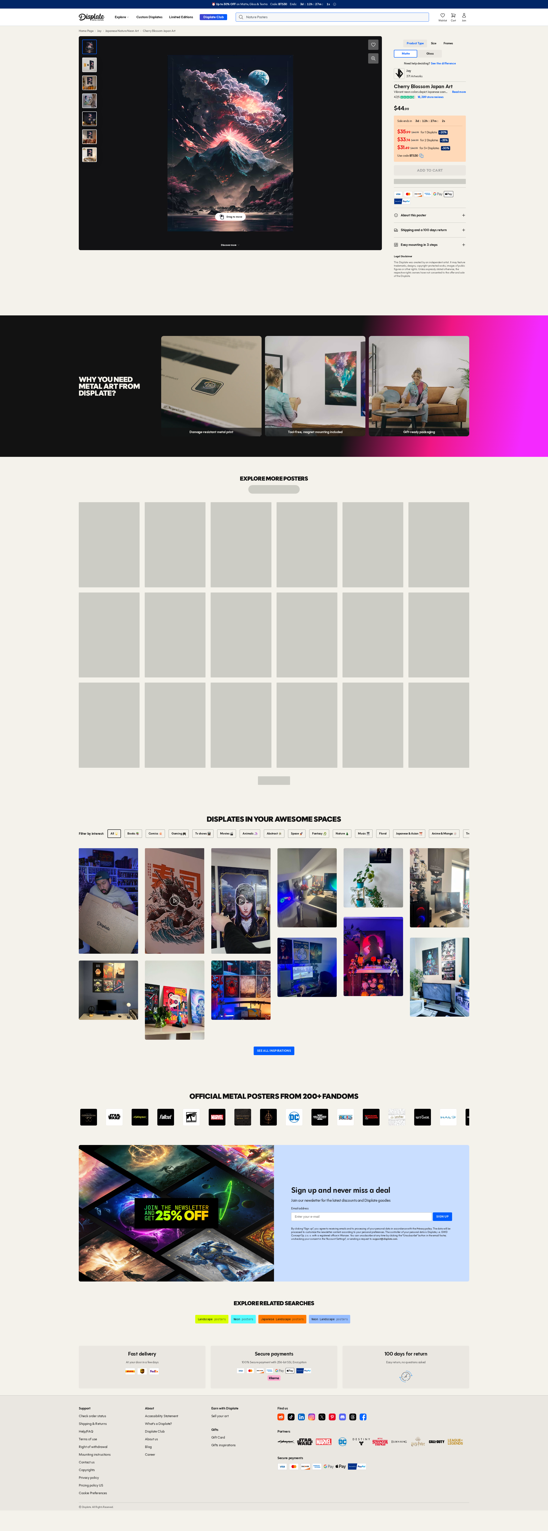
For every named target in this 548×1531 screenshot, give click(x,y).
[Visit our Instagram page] (311, 1417)
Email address (299, 1208)
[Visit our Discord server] (342, 1417)
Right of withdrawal (93, 1447)
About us (151, 1439)
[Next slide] (454, 1117)
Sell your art (220, 1416)
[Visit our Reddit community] (280, 1417)
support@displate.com (384, 1238)
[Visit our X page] (322, 1417)
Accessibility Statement (161, 1416)
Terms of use (88, 1439)
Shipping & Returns (93, 1424)
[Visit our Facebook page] (363, 1417)
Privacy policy (424, 1228)
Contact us (87, 1462)
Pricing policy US (91, 1485)
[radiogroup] (429, 43)
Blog (148, 1447)
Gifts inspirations (223, 1445)
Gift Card (218, 1437)
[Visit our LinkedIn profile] (301, 1417)
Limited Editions (181, 17)
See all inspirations (274, 1051)
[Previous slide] (94, 1117)
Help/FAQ (86, 1431)
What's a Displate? (158, 1424)
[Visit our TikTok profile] (291, 1417)
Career (150, 1454)
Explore (120, 17)
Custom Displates (149, 17)
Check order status (92, 1416)
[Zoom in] (373, 58)
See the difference (443, 63)
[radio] (415, 43)
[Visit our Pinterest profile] (332, 1417)
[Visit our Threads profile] (352, 1417)
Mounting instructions (94, 1454)
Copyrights (87, 1470)
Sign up (442, 1216)
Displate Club (213, 17)
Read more (459, 92)
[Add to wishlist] (373, 45)
